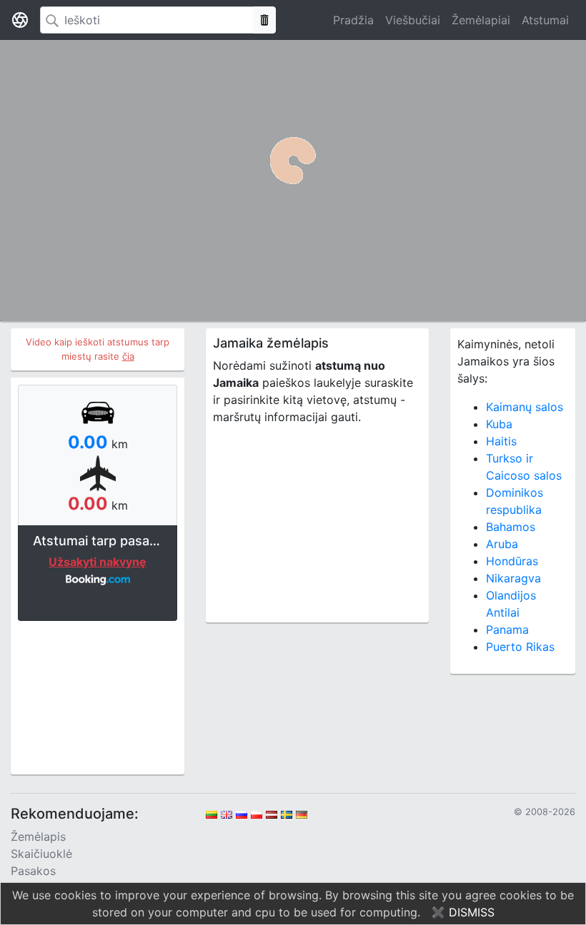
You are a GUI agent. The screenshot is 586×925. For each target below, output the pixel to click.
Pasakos (33, 871)
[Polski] (256, 814)
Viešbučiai (412, 20)
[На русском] (241, 814)
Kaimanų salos (524, 407)
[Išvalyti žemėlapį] (264, 20)
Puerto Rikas (520, 647)
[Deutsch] (301, 814)
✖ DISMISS (463, 912)
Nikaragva (513, 578)
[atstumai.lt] (20, 20)
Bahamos (510, 527)
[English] (226, 814)
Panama (507, 629)
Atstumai (545, 20)
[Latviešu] (271, 814)
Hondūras (512, 561)
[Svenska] (286, 814)
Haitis (501, 441)
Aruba (502, 544)
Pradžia (353, 20)
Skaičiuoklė (41, 853)
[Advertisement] (97, 696)
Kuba (499, 424)
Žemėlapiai (481, 20)
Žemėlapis (38, 836)
